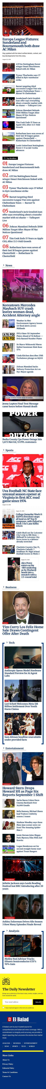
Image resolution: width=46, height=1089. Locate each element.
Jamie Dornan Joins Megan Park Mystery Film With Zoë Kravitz (29, 837)
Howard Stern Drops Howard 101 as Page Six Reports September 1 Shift (22, 791)
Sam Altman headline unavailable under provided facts (23, 738)
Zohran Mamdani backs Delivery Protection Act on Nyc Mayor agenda (29, 369)
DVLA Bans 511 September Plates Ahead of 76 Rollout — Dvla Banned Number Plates (30, 336)
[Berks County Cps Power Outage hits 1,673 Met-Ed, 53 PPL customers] (23, 424)
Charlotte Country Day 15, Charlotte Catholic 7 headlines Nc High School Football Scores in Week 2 (28, 550)
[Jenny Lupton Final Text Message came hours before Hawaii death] (23, 388)
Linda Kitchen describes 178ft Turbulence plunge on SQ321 (30, 356)
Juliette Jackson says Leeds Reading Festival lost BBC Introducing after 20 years (22, 886)
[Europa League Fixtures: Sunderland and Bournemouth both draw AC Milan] (23, 18)
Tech (6, 667)
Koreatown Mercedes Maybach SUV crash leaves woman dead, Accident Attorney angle (21, 310)
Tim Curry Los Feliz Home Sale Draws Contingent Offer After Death (22, 630)
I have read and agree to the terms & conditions (19, 1008)
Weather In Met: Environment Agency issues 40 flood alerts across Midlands (29, 324)
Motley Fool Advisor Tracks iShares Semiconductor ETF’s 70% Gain (20, 961)
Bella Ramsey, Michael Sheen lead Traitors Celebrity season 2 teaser (30, 814)
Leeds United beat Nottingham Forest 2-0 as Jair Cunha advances (30, 147)
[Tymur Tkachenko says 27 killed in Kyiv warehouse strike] (8, 78)
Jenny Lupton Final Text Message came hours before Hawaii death (20, 405)
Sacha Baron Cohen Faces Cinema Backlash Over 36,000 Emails (28, 803)
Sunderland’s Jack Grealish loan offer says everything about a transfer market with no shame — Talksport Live (29, 102)
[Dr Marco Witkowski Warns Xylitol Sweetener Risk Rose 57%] (8, 347)
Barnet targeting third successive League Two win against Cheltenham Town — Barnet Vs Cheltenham (29, 90)
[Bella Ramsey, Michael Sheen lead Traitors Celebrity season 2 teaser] (8, 814)
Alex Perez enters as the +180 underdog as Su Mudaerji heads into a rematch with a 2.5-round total (29, 570)
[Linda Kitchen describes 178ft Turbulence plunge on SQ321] (8, 358)
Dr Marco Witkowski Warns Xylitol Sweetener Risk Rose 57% (29, 347)
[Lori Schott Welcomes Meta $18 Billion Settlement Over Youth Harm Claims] (23, 691)
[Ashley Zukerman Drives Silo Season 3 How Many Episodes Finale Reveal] (23, 906)
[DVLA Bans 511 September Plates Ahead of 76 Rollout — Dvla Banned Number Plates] (8, 336)
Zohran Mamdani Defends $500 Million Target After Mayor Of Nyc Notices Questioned (27, 114)
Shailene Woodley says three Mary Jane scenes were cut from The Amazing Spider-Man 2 (29, 826)
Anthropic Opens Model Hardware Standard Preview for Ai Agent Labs (23, 673)
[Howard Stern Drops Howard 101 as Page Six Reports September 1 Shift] (23, 768)
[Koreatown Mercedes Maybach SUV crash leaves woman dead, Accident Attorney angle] (23, 285)
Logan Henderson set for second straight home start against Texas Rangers (29, 849)
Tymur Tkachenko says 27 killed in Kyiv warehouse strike (28, 77)
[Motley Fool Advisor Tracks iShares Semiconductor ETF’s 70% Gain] (23, 946)
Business (5, 623)
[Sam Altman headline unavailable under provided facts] (23, 724)
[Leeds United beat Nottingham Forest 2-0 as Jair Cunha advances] (8, 148)
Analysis (7, 956)
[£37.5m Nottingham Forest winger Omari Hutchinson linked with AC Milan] (8, 67)
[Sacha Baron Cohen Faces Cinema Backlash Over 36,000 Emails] (8, 803)
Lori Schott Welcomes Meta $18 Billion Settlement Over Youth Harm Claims (21, 706)
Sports (6, 35)
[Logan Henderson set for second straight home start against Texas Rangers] (8, 849)
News (4, 116)
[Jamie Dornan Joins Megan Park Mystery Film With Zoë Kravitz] (8, 838)
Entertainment (6, 128)
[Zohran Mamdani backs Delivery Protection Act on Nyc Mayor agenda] (8, 369)
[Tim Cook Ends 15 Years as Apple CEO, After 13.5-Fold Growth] (8, 125)
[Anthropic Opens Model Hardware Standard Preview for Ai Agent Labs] (23, 657)
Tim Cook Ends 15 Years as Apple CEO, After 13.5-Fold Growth (28, 124)
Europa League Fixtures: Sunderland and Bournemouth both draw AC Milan (21, 44)
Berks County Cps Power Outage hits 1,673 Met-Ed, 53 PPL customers (22, 441)
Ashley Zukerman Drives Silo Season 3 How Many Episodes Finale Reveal (22, 923)
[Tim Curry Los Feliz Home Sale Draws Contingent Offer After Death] (23, 607)
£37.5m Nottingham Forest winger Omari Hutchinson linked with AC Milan (28, 66)
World (4, 81)
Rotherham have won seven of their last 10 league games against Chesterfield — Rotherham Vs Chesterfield (30, 137)
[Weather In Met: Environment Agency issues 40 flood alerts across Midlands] (8, 323)
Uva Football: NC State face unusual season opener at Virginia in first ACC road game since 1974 (21, 496)
